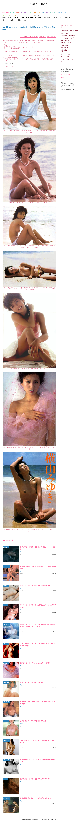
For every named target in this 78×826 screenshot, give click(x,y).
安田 (68, 59)
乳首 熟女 (63, 43)
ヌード (66, 17)
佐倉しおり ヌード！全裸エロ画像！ (31, 682)
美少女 (18, 12)
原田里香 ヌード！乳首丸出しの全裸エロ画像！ (35, 663)
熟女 (43, 12)
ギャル (12, 12)
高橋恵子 (69, 54)
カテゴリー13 (25, 15)
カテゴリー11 (6, 15)
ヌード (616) (23, 36)
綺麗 (68, 56)
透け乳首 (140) (51, 36)
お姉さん (30, 12)
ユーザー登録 (66, 74)
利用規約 (53, 819)
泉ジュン (63, 54)
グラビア (63, 59)
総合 (5, 12)
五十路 (33, 17)
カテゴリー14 (35, 15)
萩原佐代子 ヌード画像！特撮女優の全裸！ (34, 721)
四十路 (25, 17)
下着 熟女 (69, 43)
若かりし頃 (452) (33, 36)
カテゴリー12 (16, 15)
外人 (47, 12)
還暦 (40, 17)
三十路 (16, 17)
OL (35, 12)
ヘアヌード (57, 17)
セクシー (70, 40)
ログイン (64, 77)
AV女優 (12, 20)
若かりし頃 (7, 17)
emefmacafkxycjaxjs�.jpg (68, 35)
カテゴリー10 (62, 12)
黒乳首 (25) (42, 36)
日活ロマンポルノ (23, 20)
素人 (4, 20)
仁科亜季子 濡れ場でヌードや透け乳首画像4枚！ (35, 798)
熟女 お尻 (64, 40)
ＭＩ (62, 61)
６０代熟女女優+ (65, 45)
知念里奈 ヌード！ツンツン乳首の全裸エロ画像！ (36, 585)
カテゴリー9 (53, 12)
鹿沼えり (63, 56)
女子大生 (23, 12)
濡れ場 (47, 17)
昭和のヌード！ (9, 63)
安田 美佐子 (64, 47)
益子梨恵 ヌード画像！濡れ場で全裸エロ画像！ (35, 779)
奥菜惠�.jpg (64, 33)
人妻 (38, 12)
